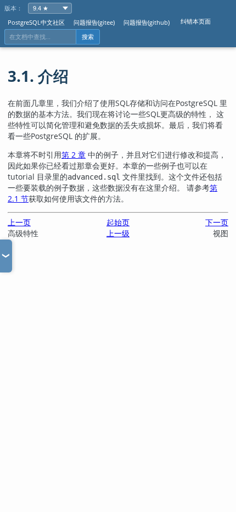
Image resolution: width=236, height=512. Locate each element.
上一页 (19, 222)
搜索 (88, 37)
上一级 (118, 233)
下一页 (216, 222)
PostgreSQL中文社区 (36, 22)
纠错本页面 (196, 21)
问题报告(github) (146, 22)
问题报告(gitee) (94, 22)
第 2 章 (73, 154)
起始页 (118, 222)
